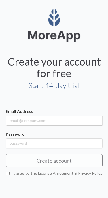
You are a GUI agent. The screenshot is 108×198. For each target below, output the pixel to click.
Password (15, 134)
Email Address (19, 111)
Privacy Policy (90, 173)
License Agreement (55, 173)
